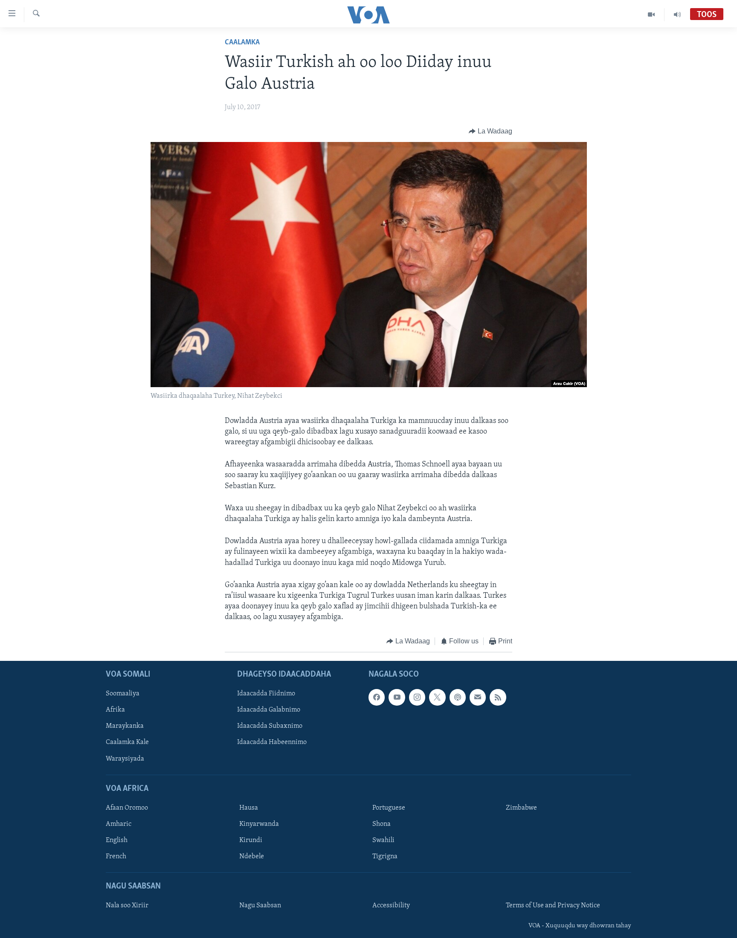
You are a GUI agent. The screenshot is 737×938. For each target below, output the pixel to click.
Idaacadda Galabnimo (268, 709)
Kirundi (250, 840)
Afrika (115, 709)
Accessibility (391, 905)
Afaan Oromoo (127, 808)
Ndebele (251, 856)
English (117, 840)
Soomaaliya (122, 693)
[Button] (490, 131)
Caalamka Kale (127, 742)
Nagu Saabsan (260, 905)
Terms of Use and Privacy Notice (553, 905)
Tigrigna (385, 856)
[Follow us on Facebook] (376, 697)
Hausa (248, 808)
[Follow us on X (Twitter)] (437, 697)
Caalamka (242, 42)
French (116, 856)
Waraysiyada (125, 758)
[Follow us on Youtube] (397, 697)
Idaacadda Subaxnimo (269, 726)
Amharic (118, 824)
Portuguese (388, 808)
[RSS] (498, 697)
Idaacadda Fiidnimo (266, 693)
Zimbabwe (521, 808)
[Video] (651, 14)
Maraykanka (125, 726)
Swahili (383, 840)
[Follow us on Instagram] (417, 697)
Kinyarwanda (259, 824)
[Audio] (677, 14)
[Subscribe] (478, 697)
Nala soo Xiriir (127, 905)
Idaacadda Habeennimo (272, 742)
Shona (381, 824)
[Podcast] (458, 697)
